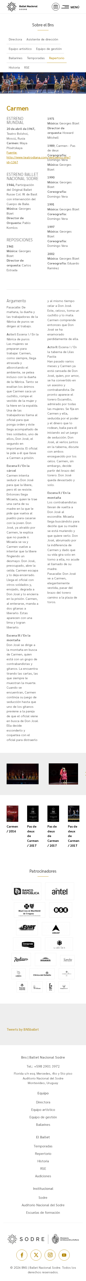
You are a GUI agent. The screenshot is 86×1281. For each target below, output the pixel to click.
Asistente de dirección (42, 39)
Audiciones (43, 1176)
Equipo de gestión (49, 49)
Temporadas (36, 58)
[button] (56, 7)
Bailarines (15, 58)
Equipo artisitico (20, 49)
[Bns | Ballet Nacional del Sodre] (26, 7)
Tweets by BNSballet (23, 1029)
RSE (26, 67)
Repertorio (56, 58)
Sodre (43, 1197)
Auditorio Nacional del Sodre (43, 1205)
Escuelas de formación (43, 1212)
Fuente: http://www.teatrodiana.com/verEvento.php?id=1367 (39, 157)
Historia (14, 67)
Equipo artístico (43, 1109)
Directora (15, 39)
